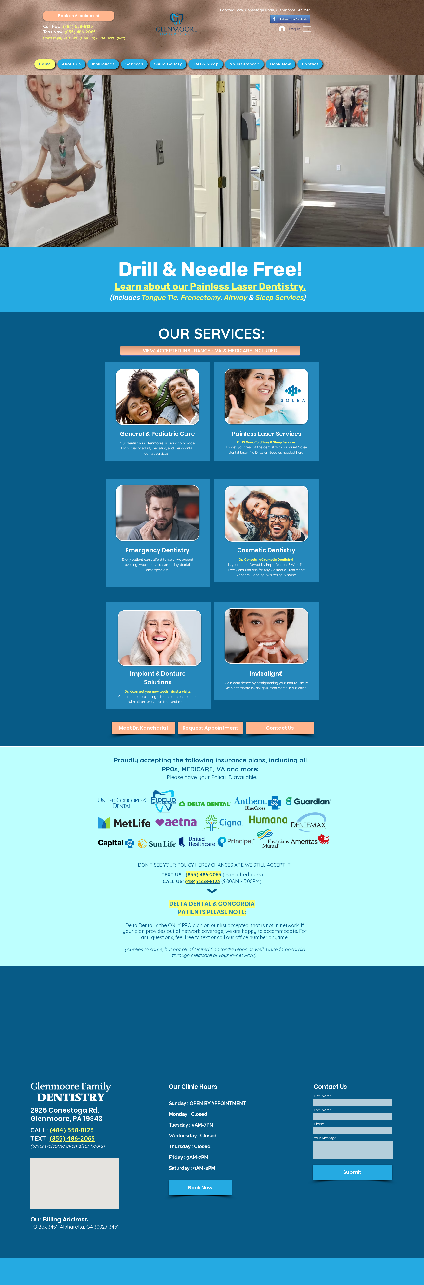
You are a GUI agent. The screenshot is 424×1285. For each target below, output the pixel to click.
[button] (307, 29)
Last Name (322, 1110)
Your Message (325, 1138)
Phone (319, 1124)
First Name (322, 1096)
